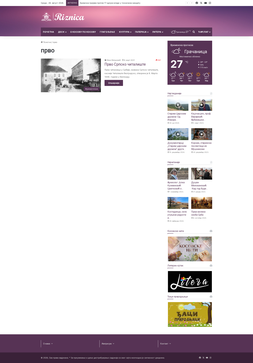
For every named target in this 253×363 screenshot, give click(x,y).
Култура (124, 32)
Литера (156, 32)
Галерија (141, 32)
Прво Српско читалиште (125, 64)
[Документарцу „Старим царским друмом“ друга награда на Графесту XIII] (177, 134)
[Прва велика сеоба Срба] (201, 203)
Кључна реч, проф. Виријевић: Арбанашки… (201, 116)
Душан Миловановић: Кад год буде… (199, 185)
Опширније (113, 83)
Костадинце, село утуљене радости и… (177, 214)
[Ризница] (63, 17)
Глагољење (107, 32)
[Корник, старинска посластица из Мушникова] (201, 134)
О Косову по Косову (83, 32)
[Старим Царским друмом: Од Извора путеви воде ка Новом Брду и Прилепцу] (177, 105)
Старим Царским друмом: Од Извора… (176, 116)
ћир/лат (203, 32)
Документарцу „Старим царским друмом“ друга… (176, 146)
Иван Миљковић (114, 60)
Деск (61, 32)
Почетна (48, 32)
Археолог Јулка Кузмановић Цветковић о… (176, 185)
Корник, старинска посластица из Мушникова (201, 146)
